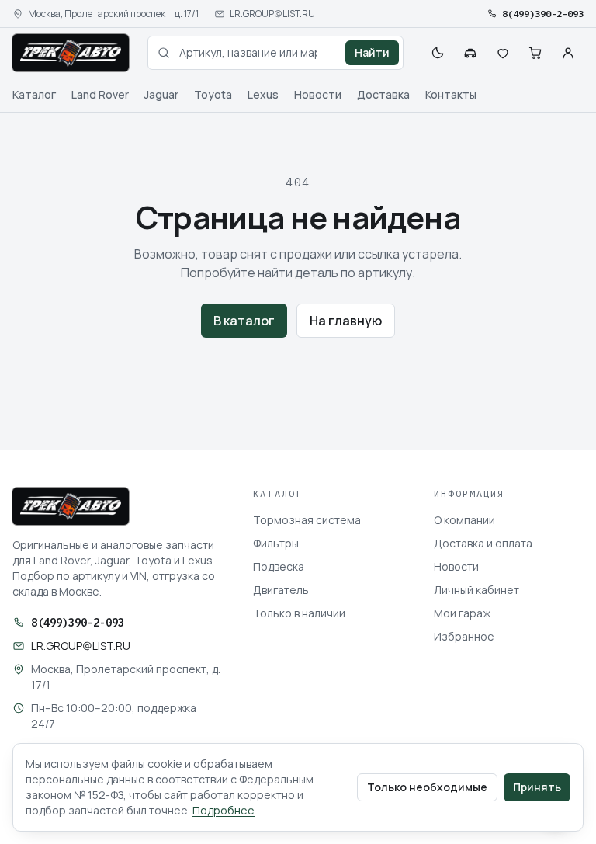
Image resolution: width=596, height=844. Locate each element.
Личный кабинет (476, 589)
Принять (537, 787)
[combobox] (275, 53)
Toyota (213, 94)
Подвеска (278, 566)
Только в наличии (299, 613)
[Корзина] (535, 52)
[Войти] (568, 52)
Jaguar (161, 94)
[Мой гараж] (470, 52)
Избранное (464, 636)
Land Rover (100, 94)
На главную (346, 320)
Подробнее (223, 810)
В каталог (244, 320)
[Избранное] (502, 52)
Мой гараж (462, 613)
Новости (317, 94)
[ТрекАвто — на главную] (70, 52)
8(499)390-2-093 (543, 13)
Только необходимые (427, 787)
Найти (372, 52)
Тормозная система (307, 519)
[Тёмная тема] (437, 52)
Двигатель (281, 589)
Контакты (450, 94)
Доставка (383, 94)
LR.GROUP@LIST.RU (272, 14)
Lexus (263, 94)
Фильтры (276, 543)
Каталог (34, 94)
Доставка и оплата (483, 543)
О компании (464, 519)
